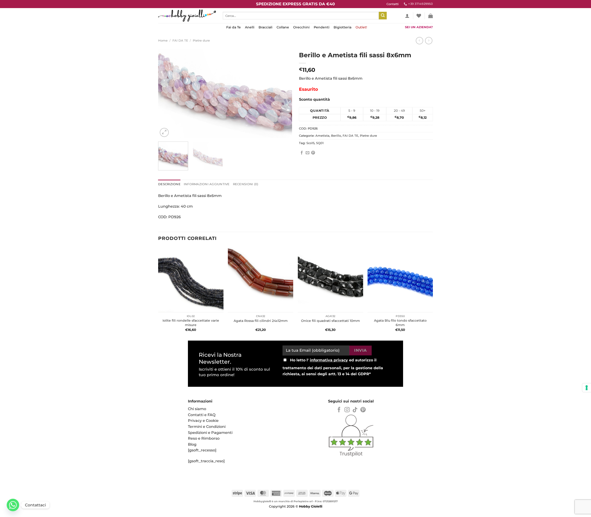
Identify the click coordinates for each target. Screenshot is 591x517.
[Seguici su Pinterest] (363, 410)
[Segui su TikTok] (355, 410)
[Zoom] (164, 132)
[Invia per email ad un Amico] (307, 153)
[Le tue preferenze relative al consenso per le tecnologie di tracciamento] (586, 387)
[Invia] (383, 16)
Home (163, 40)
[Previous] (167, 93)
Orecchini (301, 27)
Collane (283, 27)
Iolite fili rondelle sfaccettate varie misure (191, 322)
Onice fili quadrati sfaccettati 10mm (330, 321)
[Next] (283, 93)
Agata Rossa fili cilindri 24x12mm (261, 321)
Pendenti (321, 27)
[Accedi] (407, 16)
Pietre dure (201, 40)
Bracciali (265, 27)
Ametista (322, 135)
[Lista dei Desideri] (418, 16)
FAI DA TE (180, 40)
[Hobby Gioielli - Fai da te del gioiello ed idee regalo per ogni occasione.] (187, 15)
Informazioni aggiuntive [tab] (207, 184)
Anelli (249, 27)
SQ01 (320, 143)
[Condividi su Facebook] (302, 153)
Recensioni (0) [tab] (245, 184)
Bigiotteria (342, 27)
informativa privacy (329, 360)
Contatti (392, 4)
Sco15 (310, 143)
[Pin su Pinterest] (313, 153)
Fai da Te (233, 27)
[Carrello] (430, 16)
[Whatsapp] (13, 505)
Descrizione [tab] (169, 184)
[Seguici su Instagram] (347, 410)
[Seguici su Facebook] (339, 410)
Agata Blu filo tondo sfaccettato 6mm (400, 322)
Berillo (336, 135)
